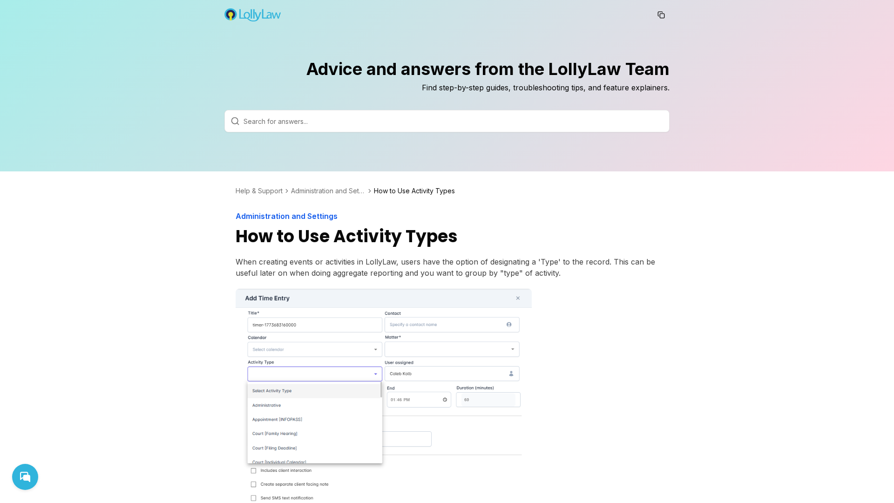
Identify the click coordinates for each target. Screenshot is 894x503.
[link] (414, 191)
